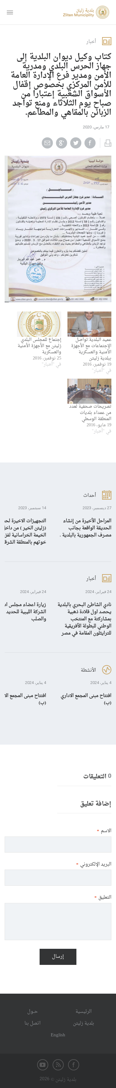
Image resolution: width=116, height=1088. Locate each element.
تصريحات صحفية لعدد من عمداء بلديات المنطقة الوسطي (90, 412)
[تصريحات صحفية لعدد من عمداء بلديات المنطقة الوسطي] (89, 391)
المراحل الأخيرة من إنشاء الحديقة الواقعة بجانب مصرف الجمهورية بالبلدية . (85, 528)
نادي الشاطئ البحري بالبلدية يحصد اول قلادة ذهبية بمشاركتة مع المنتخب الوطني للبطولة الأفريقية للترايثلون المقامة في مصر (84, 619)
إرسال (58, 956)
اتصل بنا (32, 1023)
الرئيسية (83, 1011)
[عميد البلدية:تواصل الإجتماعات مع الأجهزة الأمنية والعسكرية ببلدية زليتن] (89, 324)
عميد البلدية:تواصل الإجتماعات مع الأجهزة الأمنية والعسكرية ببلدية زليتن (91, 349)
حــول (32, 1011)
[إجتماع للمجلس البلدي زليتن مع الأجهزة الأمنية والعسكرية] (39, 324)
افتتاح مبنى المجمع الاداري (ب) (86, 699)
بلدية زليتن (83, 1023)
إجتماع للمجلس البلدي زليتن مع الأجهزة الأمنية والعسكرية (39, 346)
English (58, 1035)
